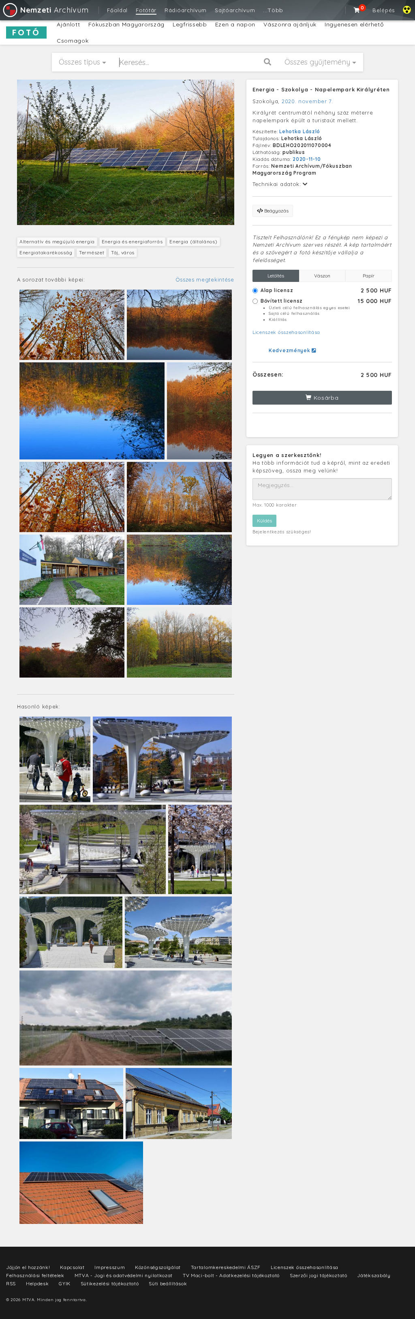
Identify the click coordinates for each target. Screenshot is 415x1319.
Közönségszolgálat (158, 1267)
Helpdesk (37, 1283)
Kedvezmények (290, 350)
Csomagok (73, 40)
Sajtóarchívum (235, 10)
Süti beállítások (168, 1283)
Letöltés (275, 276)
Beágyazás (276, 211)
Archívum (54, 10)
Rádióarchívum (186, 10)
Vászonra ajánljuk (290, 24)
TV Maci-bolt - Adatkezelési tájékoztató (231, 1275)
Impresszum (109, 1267)
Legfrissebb (190, 24)
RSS (11, 1283)
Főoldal (117, 10)
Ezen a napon (235, 24)
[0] (357, 10)
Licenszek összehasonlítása (286, 332)
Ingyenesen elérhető (354, 24)
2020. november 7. (307, 101)
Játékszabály (373, 1275)
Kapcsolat (72, 1267)
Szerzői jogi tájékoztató (318, 1275)
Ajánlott (68, 24)
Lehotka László (299, 131)
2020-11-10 (307, 159)
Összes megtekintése (204, 279)
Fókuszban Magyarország (126, 24)
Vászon (322, 276)
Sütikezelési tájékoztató (110, 1283)
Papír (368, 276)
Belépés (383, 10)
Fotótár (146, 10)
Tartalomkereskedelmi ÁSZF (226, 1267)
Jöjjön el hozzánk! (28, 1267)
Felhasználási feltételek (35, 1275)
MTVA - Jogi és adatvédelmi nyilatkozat (124, 1275)
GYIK (65, 1283)
